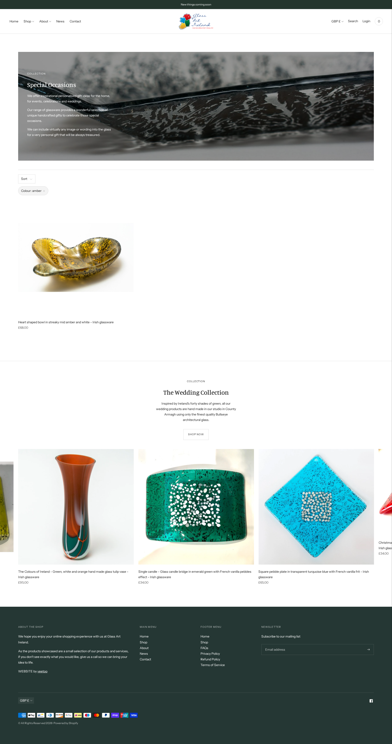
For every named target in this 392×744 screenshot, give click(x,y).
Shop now (196, 434)
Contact (75, 21)
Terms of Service (213, 665)
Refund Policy (210, 659)
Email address (274, 644)
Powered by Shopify (66, 723)
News (60, 21)
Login (366, 21)
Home (14, 21)
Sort (24, 179)
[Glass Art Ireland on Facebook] (371, 701)
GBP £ (336, 21)
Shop (27, 21)
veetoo (42, 671)
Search (353, 21)
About (43, 21)
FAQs (204, 648)
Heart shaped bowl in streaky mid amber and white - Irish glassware (66, 322)
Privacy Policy (210, 654)
